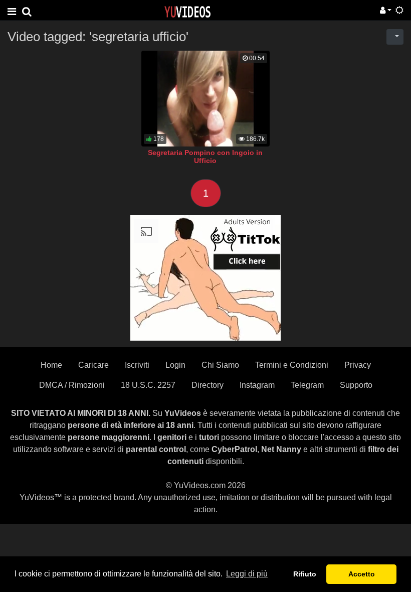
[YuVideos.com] (187, 11)
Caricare (93, 365)
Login (175, 365)
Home (51, 365)
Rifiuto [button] (304, 574)
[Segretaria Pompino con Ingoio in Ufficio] (205, 98)
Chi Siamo (220, 365)
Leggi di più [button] (247, 573)
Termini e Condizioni (291, 365)
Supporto (356, 385)
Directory (207, 385)
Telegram (307, 385)
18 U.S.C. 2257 (148, 385)
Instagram (257, 385)
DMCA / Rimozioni (72, 385)
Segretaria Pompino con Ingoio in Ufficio (205, 157)
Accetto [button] (361, 574)
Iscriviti (137, 365)
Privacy (357, 365)
